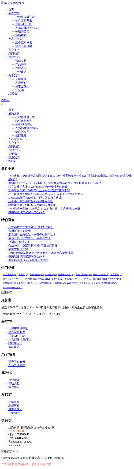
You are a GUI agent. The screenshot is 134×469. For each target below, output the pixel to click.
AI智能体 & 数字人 (27, 27)
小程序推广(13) (30, 279)
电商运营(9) (72, 283)
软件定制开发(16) (101, 274)
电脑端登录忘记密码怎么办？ (26, 212)
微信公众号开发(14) (12, 279)
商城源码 (21, 68)
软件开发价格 (23, 46)
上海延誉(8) (84, 283)
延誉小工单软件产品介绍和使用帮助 (30, 201)
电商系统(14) (116, 274)
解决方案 (14, 13)
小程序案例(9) (45, 283)
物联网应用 (22, 31)
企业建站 (21, 71)
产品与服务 (15, 38)
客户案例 (14, 49)
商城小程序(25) (37, 274)
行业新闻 (14, 379)
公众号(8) (96, 283)
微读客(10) (8, 283)
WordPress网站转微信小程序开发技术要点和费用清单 (40, 252)
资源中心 (14, 57)
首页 (11, 9)
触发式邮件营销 (18, 249)
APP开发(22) (51, 274)
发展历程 (21, 82)
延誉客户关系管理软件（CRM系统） (31, 227)
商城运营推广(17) (84, 274)
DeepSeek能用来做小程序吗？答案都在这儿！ (36, 197)
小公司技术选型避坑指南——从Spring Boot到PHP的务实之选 (45, 194)
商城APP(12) (44, 279)
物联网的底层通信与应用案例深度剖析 (32, 205)
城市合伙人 (22, 86)
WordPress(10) (114, 278)
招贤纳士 (21, 90)
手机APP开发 (23, 24)
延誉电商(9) (19, 283)
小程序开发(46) (10, 274)
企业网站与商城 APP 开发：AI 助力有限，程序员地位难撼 (44, 208)
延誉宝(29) (23, 274)
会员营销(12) (57, 279)
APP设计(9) (32, 283)
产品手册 (21, 64)
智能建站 (21, 35)
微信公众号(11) (100, 279)
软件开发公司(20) (66, 274)
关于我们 (14, 75)
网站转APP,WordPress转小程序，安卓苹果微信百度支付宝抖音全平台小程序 (54, 183)
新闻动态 (14, 53)
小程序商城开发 (25, 16)
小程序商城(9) (59, 283)
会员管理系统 (16, 365)
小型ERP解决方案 (19, 241)
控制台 (5, 100)
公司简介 (21, 79)
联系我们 (14, 93)
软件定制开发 (23, 20)
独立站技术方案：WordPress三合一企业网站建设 (38, 186)
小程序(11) (86, 279)
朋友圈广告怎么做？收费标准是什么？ (32, 234)
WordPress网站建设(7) (13, 287)
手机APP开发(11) (72, 279)
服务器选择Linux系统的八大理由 (28, 260)
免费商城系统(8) (109, 283)
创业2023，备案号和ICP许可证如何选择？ (34, 245)
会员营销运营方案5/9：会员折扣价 (29, 238)
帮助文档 (21, 60)
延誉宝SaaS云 (23, 42)
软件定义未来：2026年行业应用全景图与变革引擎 (39, 190)
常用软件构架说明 (19, 230)
